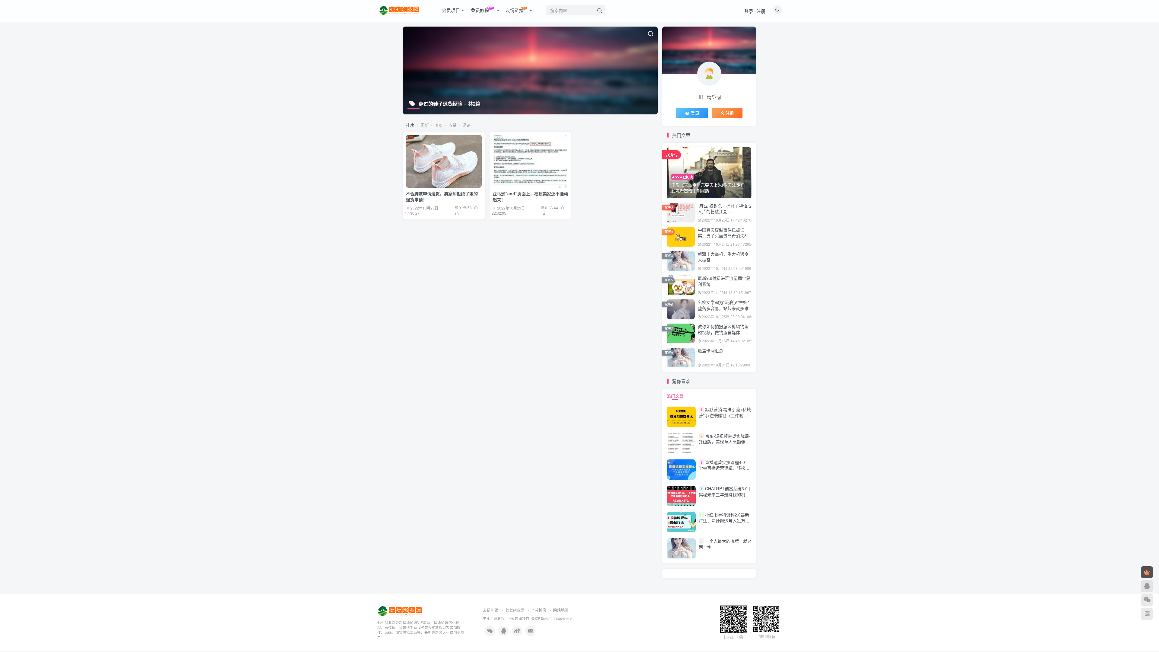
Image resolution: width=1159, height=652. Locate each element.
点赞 (452, 125)
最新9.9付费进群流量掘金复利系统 (724, 281)
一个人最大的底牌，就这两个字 (725, 544)
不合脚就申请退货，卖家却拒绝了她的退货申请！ (442, 196)
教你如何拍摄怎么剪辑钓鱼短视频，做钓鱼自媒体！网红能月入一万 (723, 332)
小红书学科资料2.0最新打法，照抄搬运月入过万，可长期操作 (724, 520)
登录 (748, 11)
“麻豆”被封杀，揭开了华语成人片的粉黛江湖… (725, 209)
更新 (424, 125)
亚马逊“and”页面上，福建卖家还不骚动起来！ (530, 196)
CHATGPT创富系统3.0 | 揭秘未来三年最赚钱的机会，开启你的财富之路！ (724, 494)
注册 (760, 11)
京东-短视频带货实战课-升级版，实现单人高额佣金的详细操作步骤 (724, 442)
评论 (466, 125)
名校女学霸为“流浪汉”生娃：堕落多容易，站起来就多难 (725, 305)
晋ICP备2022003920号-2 (551, 618)
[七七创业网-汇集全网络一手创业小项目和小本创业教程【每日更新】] (400, 610)
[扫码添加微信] (1147, 600)
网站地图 (561, 610)
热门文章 (675, 396)
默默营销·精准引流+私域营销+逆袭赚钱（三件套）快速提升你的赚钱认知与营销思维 (725, 418)
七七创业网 (515, 610)
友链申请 (491, 610)
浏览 (438, 125)
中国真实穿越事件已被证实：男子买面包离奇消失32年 (723, 236)
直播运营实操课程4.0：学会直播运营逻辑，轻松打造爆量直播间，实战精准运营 (724, 471)
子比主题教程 (494, 618)
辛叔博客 (539, 610)
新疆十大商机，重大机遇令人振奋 (723, 257)
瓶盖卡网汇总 (710, 350)
